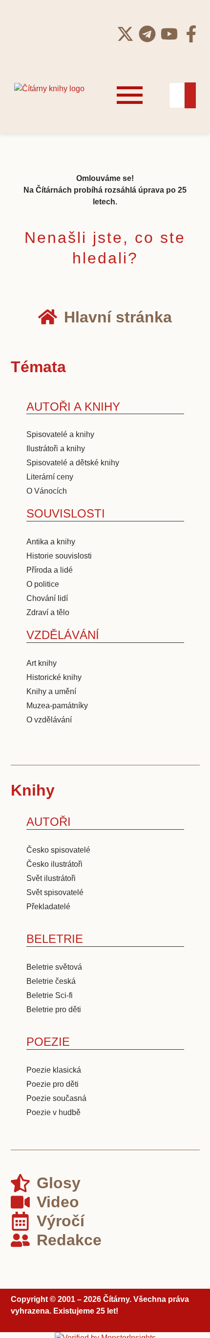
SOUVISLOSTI (65, 513)
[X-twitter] (125, 33)
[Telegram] (147, 33)
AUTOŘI (48, 821)
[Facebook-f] (191, 33)
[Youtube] (169, 33)
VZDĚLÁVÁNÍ (62, 634)
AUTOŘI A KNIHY (73, 406)
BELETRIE (54, 938)
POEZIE (48, 1041)
